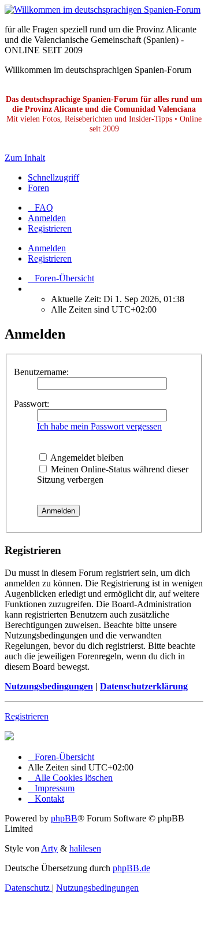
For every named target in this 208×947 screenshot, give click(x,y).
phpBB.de (131, 868)
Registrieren (50, 258)
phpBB (64, 818)
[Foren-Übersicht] (102, 9)
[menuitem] (40, 207)
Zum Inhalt (25, 158)
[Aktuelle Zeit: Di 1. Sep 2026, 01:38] (31, 288)
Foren (38, 188)
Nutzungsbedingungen (49, 686)
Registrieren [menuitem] (50, 228)
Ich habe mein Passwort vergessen (99, 426)
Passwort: (31, 404)
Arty (49, 848)
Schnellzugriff (53, 177)
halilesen (85, 848)
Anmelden (47, 248)
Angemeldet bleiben (86, 458)
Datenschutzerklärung (144, 686)
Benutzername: (41, 372)
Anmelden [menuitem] (47, 218)
